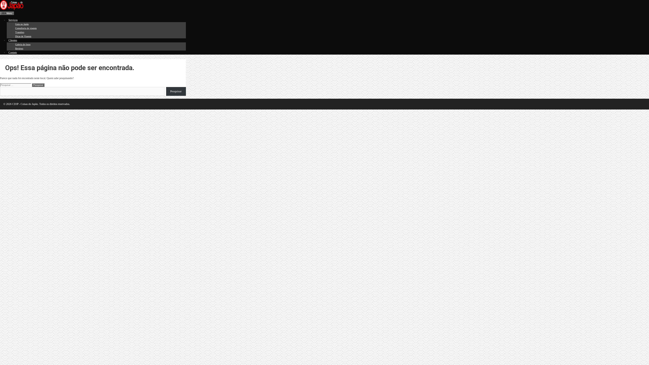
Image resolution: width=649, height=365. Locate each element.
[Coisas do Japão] (11, 9)
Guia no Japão (22, 24)
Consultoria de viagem (26, 28)
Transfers (19, 32)
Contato (12, 52)
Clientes (12, 40)
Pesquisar (176, 91)
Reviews (19, 48)
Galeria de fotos (22, 44)
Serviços (13, 20)
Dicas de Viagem (23, 36)
